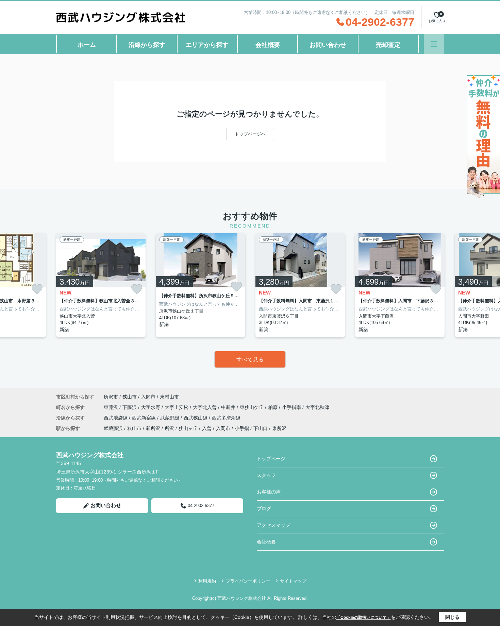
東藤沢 (111, 407)
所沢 (169, 428)
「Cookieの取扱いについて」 (363, 617)
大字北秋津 (317, 407)
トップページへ (250, 134)
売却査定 (388, 44)
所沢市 (111, 396)
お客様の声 (269, 492)
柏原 (273, 407)
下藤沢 (130, 407)
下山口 (260, 428)
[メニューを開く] (433, 44)
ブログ (264, 508)
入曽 (207, 428)
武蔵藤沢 (113, 428)
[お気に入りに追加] (37, 289)
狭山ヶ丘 (188, 428)
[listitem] (101, 285)
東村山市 (169, 396)
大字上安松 (177, 407)
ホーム (87, 44)
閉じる (452, 617)
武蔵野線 (170, 418)
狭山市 (129, 396)
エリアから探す (207, 44)
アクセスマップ (273, 525)
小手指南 (292, 407)
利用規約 (207, 581)
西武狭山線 (196, 418)
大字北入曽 (205, 407)
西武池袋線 (116, 418)
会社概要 (267, 44)
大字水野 (151, 407)
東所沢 (279, 428)
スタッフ (266, 475)
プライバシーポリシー (248, 581)
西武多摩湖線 (226, 418)
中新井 (229, 407)
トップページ (271, 458)
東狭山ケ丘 (252, 407)
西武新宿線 (144, 418)
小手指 (242, 428)
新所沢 (153, 428)
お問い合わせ (328, 44)
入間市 (148, 396)
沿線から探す (147, 44)
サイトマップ (293, 581)
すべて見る (250, 359)
